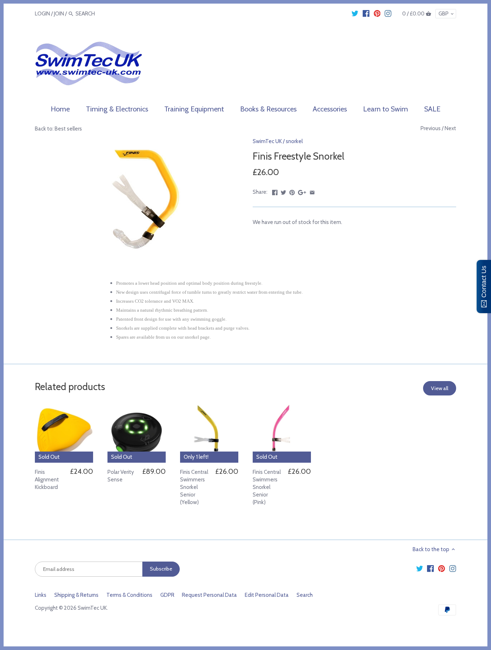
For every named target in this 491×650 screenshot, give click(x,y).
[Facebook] (366, 13)
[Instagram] (388, 13)
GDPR (167, 595)
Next (450, 128)
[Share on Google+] (302, 191)
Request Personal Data (209, 595)
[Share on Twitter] (283, 191)
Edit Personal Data (267, 595)
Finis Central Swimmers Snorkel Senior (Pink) (267, 487)
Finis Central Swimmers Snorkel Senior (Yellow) (194, 487)
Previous (431, 128)
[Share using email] (312, 191)
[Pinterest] (377, 13)
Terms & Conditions (129, 595)
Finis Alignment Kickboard (47, 479)
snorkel (294, 141)
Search (305, 595)
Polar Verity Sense (120, 476)
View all (439, 388)
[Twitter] (355, 13)
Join (59, 13)
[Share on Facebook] (274, 191)
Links (40, 595)
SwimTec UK (267, 141)
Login (42, 13)
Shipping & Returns (76, 595)
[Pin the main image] (292, 191)
